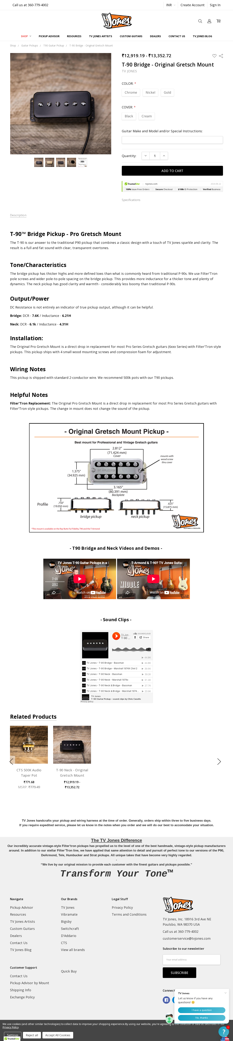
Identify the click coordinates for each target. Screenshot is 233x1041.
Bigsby (66, 921)
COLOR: (129, 83)
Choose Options (28, 752)
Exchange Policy (22, 997)
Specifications (131, 200)
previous (11, 761)
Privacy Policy (122, 907)
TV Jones (67, 907)
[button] (223, 1031)
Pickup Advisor (49, 36)
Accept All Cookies (57, 1035)
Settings (12, 1035)
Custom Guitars (131, 36)
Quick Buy (69, 971)
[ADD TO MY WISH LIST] (40, 740)
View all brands (73, 950)
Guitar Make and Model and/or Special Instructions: (162, 131)
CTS (64, 943)
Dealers (155, 36)
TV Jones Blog (202, 36)
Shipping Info (20, 990)
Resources (74, 36)
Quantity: (129, 156)
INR (169, 5)
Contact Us (177, 36)
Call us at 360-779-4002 (30, 5)
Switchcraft (70, 928)
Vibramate (69, 914)
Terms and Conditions (129, 914)
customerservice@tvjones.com (187, 938)
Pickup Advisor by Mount (29, 983)
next (219, 761)
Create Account (193, 5)
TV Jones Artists (100, 36)
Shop (24, 36)
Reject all (32, 1035)
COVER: (129, 107)
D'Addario (68, 935)
